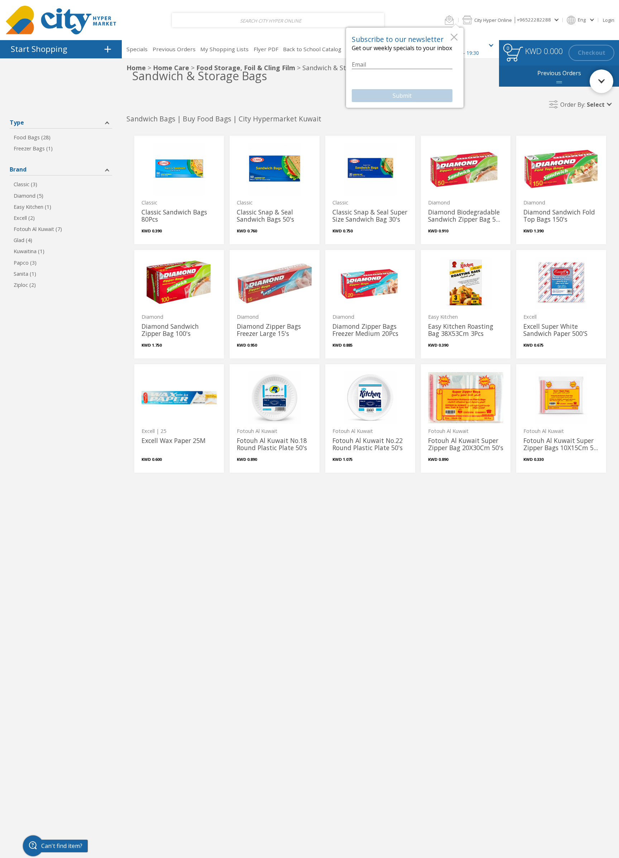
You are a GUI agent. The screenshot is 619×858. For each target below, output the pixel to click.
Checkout (591, 53)
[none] (179, 190)
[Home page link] (61, 20)
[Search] (373, 20)
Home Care (171, 67)
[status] (514, 54)
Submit (402, 96)
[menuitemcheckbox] (61, 138)
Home (136, 67)
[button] (449, 20)
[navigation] (61, 49)
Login (608, 20)
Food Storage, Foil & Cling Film (245, 67)
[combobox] (278, 20)
